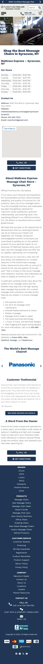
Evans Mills (17, 337)
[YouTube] (27, 654)
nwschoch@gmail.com (17, 120)
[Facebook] (16, 654)
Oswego (13, 340)
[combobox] (32, 7)
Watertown (27, 340)
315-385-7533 (14, 117)
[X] (23, 654)
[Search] (39, 7)
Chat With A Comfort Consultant (21, 612)
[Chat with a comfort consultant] (21, 609)
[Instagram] (20, 654)
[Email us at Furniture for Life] (21, 616)
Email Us (21, 619)
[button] (3, 2)
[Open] (3, 13)
